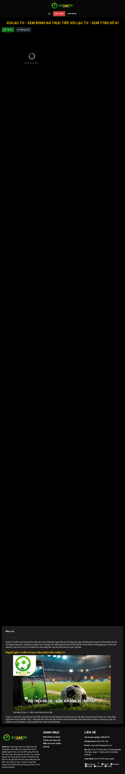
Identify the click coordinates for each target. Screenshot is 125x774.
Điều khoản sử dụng (51, 737)
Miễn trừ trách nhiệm (52, 743)
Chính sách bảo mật (51, 740)
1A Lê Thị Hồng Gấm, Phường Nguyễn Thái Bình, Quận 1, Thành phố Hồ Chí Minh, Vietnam (102, 752)
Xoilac (8, 642)
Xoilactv (5, 747)
